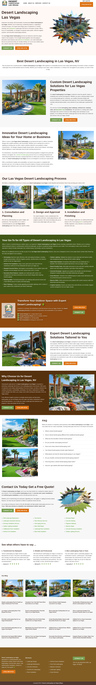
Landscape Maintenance (33, 664)
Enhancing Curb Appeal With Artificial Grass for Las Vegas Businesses (12, 637)
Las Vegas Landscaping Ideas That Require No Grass (11, 611)
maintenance (12, 28)
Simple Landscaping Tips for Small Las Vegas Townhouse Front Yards (12, 603)
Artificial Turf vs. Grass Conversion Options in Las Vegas (82, 620)
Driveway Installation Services (11, 523)
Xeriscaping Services (40, 523)
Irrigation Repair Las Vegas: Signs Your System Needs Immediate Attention (83, 637)
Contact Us (46, 3)
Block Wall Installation (40, 531)
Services (38, 3)
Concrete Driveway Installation (74, 529)
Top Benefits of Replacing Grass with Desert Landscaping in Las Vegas (82, 603)
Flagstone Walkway (71, 523)
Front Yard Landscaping (56, 664)
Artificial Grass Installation (57, 661)
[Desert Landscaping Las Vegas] (11, 3)
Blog (61, 683)
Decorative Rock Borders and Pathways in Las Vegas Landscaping (59, 637)
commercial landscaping (22, 154)
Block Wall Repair (39, 526)
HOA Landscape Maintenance (11, 518)
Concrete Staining (70, 521)
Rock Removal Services (41, 521)
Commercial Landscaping (33, 669)
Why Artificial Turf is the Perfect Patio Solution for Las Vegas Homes (35, 620)
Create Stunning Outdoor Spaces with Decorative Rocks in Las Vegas (59, 620)
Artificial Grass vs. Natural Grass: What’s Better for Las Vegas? (59, 628)
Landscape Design (32, 661)
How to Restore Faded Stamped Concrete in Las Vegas (57, 603)
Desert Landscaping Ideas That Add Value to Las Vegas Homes (34, 611)
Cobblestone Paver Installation (11, 529)
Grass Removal (54, 672)
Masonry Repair (70, 526)
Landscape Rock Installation (42, 529)
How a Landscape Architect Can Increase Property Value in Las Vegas (83, 611)
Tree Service (38, 518)
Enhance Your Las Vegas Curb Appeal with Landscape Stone (35, 637)
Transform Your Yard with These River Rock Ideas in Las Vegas (35, 603)
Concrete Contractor (32, 666)
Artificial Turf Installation (9, 531)
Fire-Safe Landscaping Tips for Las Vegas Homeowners (11, 620)
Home (25, 3)
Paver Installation (31, 672)
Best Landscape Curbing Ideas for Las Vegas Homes (59, 611)
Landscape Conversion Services (11, 521)
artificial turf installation (24, 39)
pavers (80, 221)
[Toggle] (43, 431)
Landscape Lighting (55, 669)
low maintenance (48, 248)
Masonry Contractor (55, 666)
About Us (31, 3)
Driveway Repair (70, 518)
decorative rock (60, 109)
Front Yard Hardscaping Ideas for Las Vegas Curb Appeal (12, 628)
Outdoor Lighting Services (72, 531)
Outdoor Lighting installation (10, 526)
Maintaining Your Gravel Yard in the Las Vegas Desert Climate (35, 628)
